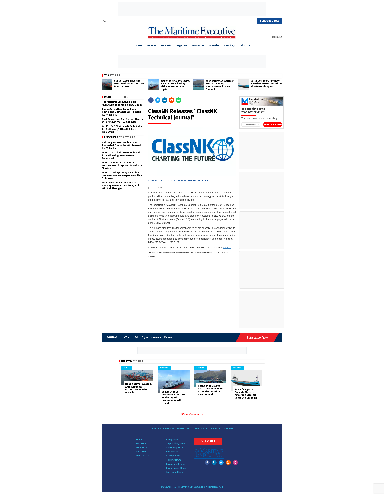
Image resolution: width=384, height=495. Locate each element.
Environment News (176, 468)
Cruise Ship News (175, 447)
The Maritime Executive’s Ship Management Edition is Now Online (122, 103)
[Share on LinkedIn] (164, 100)
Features (151, 45)
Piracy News (172, 439)
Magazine (181, 45)
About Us (156, 428)
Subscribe (244, 45)
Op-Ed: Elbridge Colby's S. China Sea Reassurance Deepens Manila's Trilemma (122, 175)
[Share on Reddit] (171, 100)
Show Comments (192, 414)
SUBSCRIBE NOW (269, 20)
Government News (175, 464)
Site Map (228, 428)
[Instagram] (235, 462)
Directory (229, 45)
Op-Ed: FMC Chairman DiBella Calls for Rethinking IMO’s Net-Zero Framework (122, 129)
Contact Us (198, 428)
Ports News (172, 451)
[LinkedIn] (214, 462)
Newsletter (198, 45)
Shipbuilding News (175, 443)
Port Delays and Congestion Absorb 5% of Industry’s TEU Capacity (122, 120)
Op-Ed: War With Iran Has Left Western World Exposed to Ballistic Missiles (122, 165)
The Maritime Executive (196, 181)
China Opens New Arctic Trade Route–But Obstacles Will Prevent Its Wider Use (121, 112)
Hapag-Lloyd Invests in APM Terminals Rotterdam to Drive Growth (129, 83)
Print (137, 337)
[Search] (104, 21)
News (139, 439)
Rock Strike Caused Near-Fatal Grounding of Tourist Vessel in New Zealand (220, 85)
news (139, 45)
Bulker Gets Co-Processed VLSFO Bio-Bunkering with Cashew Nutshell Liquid (175, 85)
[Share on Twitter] (157, 100)
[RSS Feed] (228, 462)
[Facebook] (207, 462)
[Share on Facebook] (151, 100)
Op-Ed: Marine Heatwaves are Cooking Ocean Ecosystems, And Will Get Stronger (120, 185)
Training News (173, 460)
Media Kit (277, 37)
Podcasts (166, 45)
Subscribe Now (273, 124)
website (227, 247)
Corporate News (174, 472)
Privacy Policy (214, 428)
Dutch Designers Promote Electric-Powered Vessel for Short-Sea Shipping (266, 83)
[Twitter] (221, 462)
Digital (145, 337)
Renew (168, 337)
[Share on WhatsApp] (178, 100)
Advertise (214, 45)
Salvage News (173, 455)
